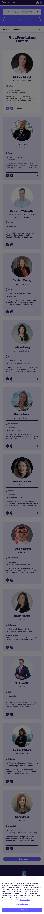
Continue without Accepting (34, 878)
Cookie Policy (25, 900)
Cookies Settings (22, 904)
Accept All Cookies (22, 910)
